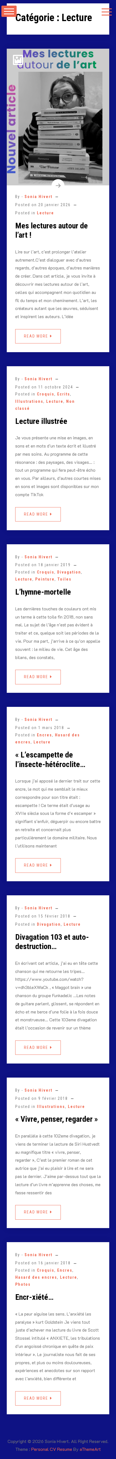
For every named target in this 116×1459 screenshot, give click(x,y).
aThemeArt (90, 1449)
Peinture (45, 579)
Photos (23, 1284)
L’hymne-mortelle (43, 592)
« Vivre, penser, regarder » (56, 1119)
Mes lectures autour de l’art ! (51, 230)
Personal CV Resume (51, 1449)
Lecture (45, 213)
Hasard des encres (36, 1277)
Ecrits (63, 394)
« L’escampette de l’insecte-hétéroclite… (50, 759)
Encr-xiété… (34, 1297)
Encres (44, 735)
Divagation (69, 572)
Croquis (45, 394)
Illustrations (29, 401)
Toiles (64, 579)
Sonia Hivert (38, 196)
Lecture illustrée (41, 421)
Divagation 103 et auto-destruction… (52, 941)
